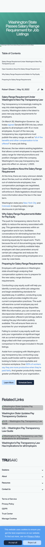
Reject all (32, 543)
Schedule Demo (25, 382)
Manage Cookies (9, 519)
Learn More (9, 382)
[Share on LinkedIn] (42, 89)
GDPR (4, 509)
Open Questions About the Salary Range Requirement (21, 69)
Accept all (12, 543)
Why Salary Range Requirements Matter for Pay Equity (21, 74)
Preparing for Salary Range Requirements (16, 79)
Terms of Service (9, 499)
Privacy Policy (33, 536)
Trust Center (7, 514)
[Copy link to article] (38, 90)
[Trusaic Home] (10, 460)
